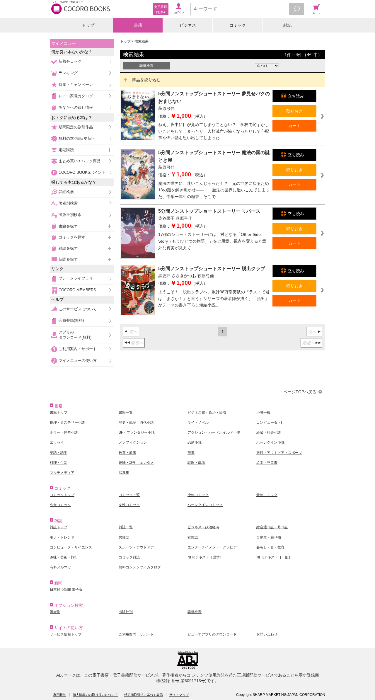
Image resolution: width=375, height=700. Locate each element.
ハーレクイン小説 (270, 442)
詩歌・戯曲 (196, 463)
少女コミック (60, 505)
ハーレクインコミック (205, 505)
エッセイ (57, 442)
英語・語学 (58, 453)
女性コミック (129, 505)
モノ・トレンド (62, 537)
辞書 (191, 453)
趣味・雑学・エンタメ (136, 463)
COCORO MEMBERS (77, 290)
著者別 (55, 612)
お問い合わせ (266, 634)
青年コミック (266, 495)
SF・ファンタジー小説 (137, 432)
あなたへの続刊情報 (76, 107)
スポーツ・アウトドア (136, 547)
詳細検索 (66, 192)
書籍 (138, 25)
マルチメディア (62, 473)
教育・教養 (127, 453)
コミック (237, 25)
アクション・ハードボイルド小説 (214, 432)
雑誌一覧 (126, 527)
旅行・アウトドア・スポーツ (279, 453)
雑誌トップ (58, 527)
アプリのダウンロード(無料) (75, 335)
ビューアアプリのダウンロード (212, 634)
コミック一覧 (129, 495)
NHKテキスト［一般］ (274, 557)
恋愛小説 (195, 442)
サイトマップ (179, 694)
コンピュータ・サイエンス (71, 547)
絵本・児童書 (266, 463)
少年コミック (198, 495)
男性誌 (124, 537)
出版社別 (126, 612)
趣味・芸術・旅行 (64, 557)
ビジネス (188, 25)
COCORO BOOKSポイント (82, 172)
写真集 (124, 473)
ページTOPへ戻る (299, 391)
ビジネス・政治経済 (203, 527)
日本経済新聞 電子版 (66, 589)
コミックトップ (62, 495)
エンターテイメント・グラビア (212, 547)
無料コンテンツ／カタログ (140, 567)
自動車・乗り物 (268, 537)
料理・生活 (58, 463)
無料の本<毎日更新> (76, 138)
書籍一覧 (126, 413)
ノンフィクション (133, 442)
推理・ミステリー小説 (67, 422)
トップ (88, 25)
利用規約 (59, 694)
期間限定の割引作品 (76, 127)
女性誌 (193, 537)
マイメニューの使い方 (78, 360)
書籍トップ (58, 413)
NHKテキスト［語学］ (205, 557)
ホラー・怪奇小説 (64, 432)
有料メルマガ (60, 567)
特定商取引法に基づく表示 (143, 694)
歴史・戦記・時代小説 (136, 422)
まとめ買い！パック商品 (79, 161)
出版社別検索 (70, 214)
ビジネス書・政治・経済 (207, 413)
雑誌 (287, 25)
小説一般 (263, 413)
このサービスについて (78, 309)
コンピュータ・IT (270, 422)
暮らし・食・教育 (270, 547)
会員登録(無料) (71, 320)
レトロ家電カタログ (76, 96)
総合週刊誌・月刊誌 (272, 527)
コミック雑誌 (129, 557)
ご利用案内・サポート (78, 349)
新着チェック (70, 61)
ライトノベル (198, 422)
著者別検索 (68, 203)
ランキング (68, 73)
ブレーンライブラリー (78, 278)
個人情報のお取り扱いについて (95, 694)
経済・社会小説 (268, 432)
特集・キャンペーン (76, 84)
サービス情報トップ (65, 634)
